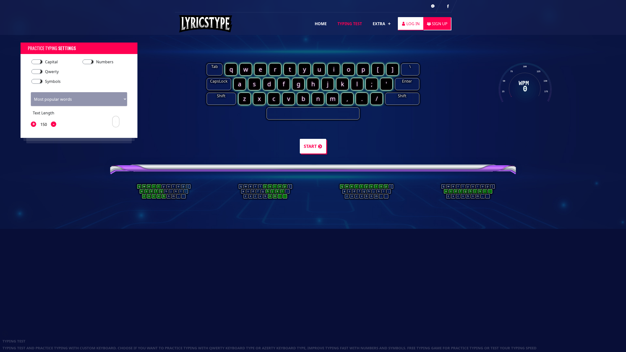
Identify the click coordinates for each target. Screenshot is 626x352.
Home (321, 23)
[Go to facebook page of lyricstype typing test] (448, 6)
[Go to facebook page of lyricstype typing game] (433, 6)
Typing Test (349, 23)
